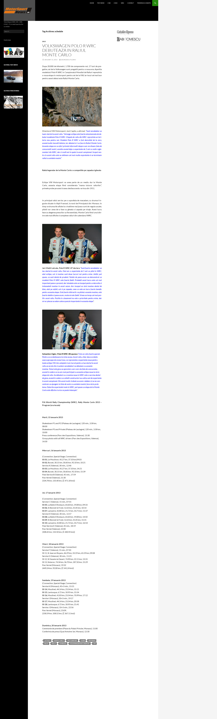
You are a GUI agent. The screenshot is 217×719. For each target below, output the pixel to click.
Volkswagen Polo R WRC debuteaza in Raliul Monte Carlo (69, 50)
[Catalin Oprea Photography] (125, 33)
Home (92, 3)
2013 (44, 41)
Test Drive (100, 3)
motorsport (72, 640)
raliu (46, 643)
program (91, 640)
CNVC (116, 3)
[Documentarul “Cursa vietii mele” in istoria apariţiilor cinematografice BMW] (13, 102)
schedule (63, 643)
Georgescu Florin (68, 60)
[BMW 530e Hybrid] (13, 76)
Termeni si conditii (144, 3)
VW (94, 643)
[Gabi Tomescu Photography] (128, 39)
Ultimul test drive (11, 65)
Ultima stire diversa (11, 91)
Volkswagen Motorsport (80, 643)
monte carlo (59, 640)
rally (54, 643)
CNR (109, 3)
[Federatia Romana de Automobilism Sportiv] (14, 52)
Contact (130, 3)
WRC (122, 3)
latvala (47, 640)
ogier (83, 640)
